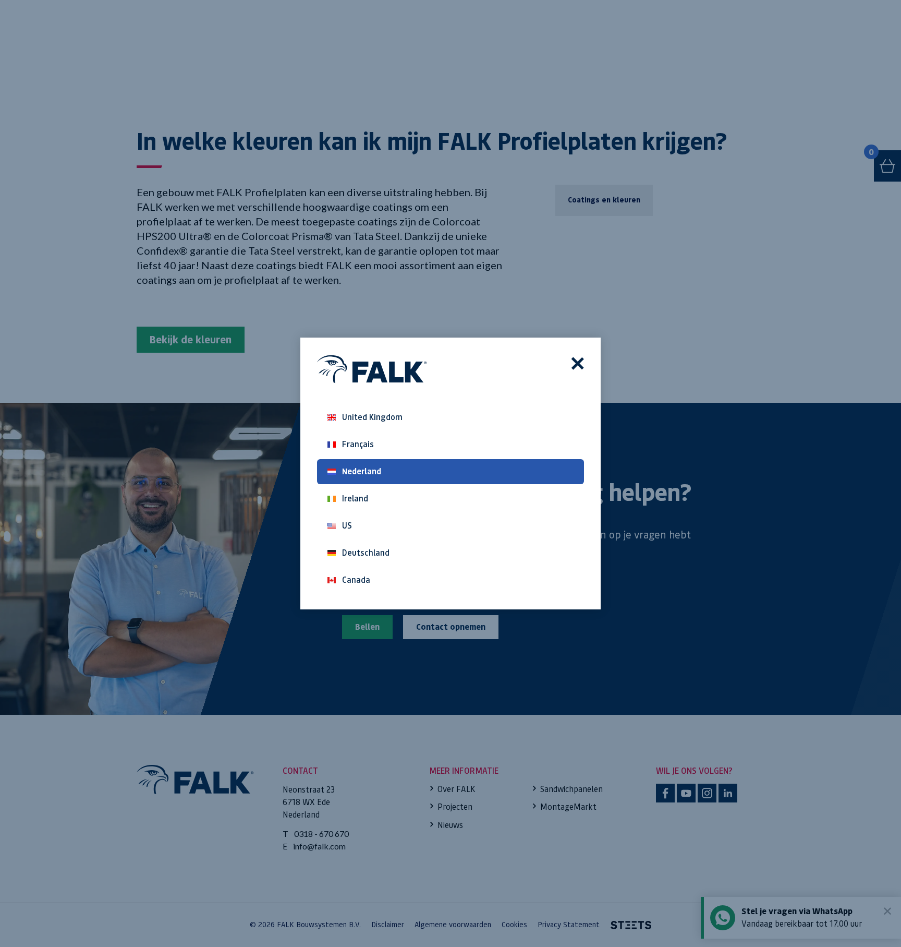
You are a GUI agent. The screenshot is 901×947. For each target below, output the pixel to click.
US (347, 526)
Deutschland (365, 553)
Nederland (361, 471)
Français (358, 444)
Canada (356, 580)
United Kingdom (372, 417)
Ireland (355, 499)
